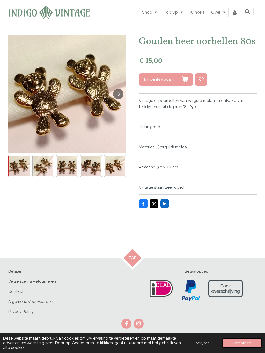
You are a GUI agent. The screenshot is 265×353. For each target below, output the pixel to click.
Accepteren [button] (242, 343)
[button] (19, 166)
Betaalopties (196, 271)
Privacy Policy (21, 311)
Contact (15, 291)
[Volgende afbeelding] (118, 94)
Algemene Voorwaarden (30, 301)
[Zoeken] (247, 11)
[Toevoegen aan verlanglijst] (201, 79)
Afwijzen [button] (202, 343)
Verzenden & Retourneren (32, 281)
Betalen (15, 271)
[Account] (235, 12)
